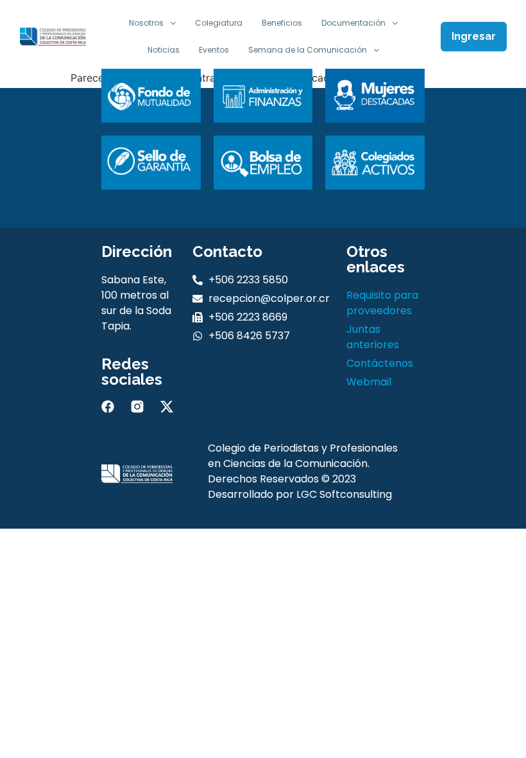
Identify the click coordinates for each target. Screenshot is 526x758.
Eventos (214, 49)
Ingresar (474, 36)
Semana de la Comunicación (307, 49)
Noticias (164, 49)
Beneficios (282, 22)
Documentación (353, 22)
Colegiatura (218, 22)
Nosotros (146, 22)
